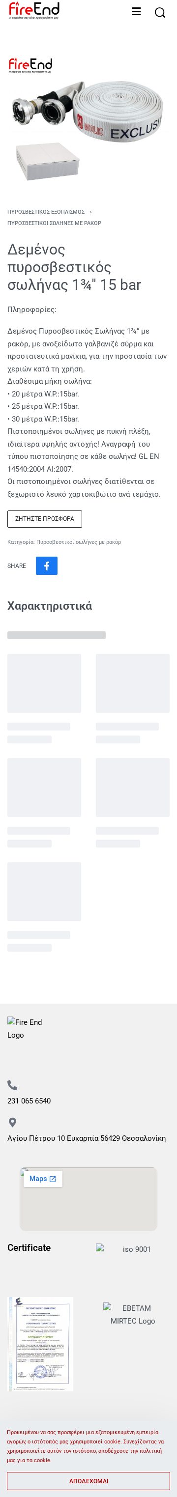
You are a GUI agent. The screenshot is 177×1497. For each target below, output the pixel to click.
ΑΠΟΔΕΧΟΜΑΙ (88, 1481)
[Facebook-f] (13, 1064)
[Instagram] (36, 1064)
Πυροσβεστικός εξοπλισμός (46, 212)
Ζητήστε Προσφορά (44, 518)
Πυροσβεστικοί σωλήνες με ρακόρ (54, 223)
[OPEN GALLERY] (88, 120)
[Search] (160, 12)
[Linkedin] (83, 1064)
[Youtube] (60, 1064)
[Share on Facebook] (47, 566)
